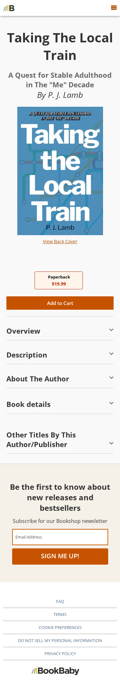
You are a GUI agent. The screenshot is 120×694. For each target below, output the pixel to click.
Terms (60, 614)
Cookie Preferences (60, 627)
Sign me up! (60, 556)
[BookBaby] (8, 8)
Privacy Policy (60, 653)
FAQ (60, 601)
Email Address (28, 536)
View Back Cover (60, 241)
